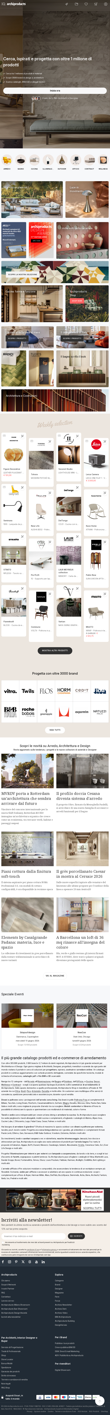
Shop (3, 1355)
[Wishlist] (86, 4)
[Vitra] (10, 690)
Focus (57, 1301)
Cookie (50, 1411)
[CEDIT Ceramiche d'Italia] (82, 690)
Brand (57, 1285)
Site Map (104, 1411)
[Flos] (46, 690)
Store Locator (7, 1359)
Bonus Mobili (6, 1363)
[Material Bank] (13, 240)
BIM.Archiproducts (63, 1317)
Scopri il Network (8, 1285)
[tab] (10, 1275)
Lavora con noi (7, 1301)
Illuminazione (44, 1081)
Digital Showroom (62, 1370)
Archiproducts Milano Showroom (15, 1305)
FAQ (3, 1293)
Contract (16, 1085)
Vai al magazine (55, 976)
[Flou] (100, 690)
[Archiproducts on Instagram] (9, 1261)
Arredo (31, 1081)
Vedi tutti (55, 730)
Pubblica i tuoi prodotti (64, 1343)
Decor (97, 1081)
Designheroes (61, 1325)
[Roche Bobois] (28, 712)
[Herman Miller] (64, 712)
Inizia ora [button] (55, 90)
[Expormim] (82, 712)
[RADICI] (13, 368)
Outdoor (68, 1081)
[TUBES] (41, 368)
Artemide (36, 1091)
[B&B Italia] (10, 712)
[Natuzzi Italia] (100, 712)
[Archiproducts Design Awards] (41, 240)
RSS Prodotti (94, 1411)
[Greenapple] (46, 712)
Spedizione (6, 1367)
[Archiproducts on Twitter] (23, 1261)
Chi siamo (5, 1281)
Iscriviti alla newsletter (11, 1317)
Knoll (23, 1091)
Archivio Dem (61, 1309)
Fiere (57, 1297)
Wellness (5, 1085)
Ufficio (79, 1081)
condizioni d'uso (33, 1250)
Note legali (5, 1384)
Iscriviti (78, 1236)
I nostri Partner (7, 1289)
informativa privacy (49, 1250)
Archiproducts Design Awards (14, 1313)
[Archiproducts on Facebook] (3, 1261)
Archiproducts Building (65, 1321)
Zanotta (45, 1091)
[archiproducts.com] (16, 4)
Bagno (58, 1081)
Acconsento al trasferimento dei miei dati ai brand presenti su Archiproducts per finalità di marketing (38, 1243)
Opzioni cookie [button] (40, 1411)
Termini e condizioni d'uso (65, 1411)
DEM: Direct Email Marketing (67, 1351)
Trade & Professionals (11, 1351)
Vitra (17, 1091)
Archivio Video (61, 1313)
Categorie (59, 1281)
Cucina (89, 1081)
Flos (29, 1091)
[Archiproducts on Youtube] (36, 1261)
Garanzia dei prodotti (10, 1371)
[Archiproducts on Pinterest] (16, 1261)
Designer (59, 1289)
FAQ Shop (5, 1388)
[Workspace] (76, 4)
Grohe (81, 1145)
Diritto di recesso (8, 1376)
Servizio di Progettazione (12, 1347)
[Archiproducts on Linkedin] (43, 1261)
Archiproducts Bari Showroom (14, 1309)
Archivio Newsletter (63, 1305)
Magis (66, 1103)
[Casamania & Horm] (64, 690)
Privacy (29, 1411)
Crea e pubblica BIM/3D (65, 1347)
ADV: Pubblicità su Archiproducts (69, 1355)
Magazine (59, 1293)
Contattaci (5, 1297)
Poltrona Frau (81, 1100)
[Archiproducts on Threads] (30, 1261)
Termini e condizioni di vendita (14, 1380)
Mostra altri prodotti (55, 650)
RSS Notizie (82, 1411)
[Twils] (28, 690)
